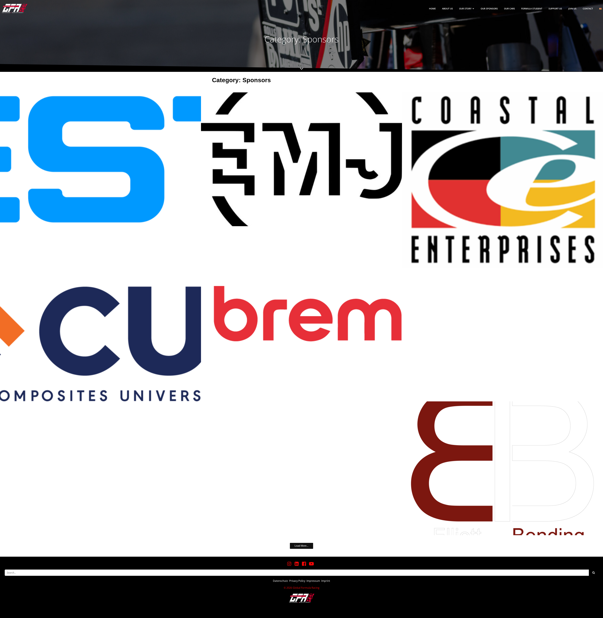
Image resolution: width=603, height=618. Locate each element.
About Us (447, 8)
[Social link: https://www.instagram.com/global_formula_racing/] (290, 563)
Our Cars (509, 8)
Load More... (301, 545)
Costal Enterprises (502, 180)
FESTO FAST (100, 159)
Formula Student (531, 8)
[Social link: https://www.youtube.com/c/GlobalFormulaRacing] (312, 563)
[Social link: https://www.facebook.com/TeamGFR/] (305, 563)
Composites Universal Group (101, 334)
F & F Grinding (301, 468)
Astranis (502, 307)
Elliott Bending (502, 468)
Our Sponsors (489, 8)
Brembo (301, 313)
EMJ (301, 159)
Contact (588, 8)
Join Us (572, 8)
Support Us (555, 8)
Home (432, 8)
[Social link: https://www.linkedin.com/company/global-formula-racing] (298, 563)
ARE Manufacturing (100, 424)
